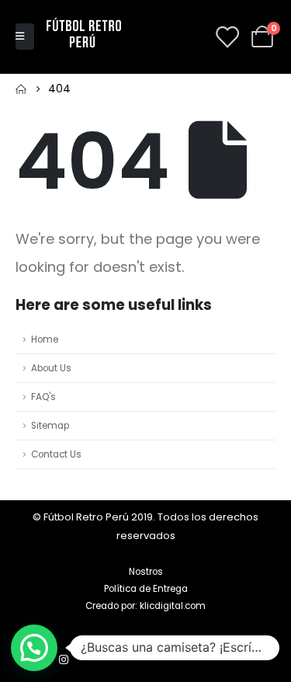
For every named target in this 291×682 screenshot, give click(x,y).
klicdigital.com (173, 606)
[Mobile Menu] (25, 36)
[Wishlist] (226, 36)
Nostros (146, 571)
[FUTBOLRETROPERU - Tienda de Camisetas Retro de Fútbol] (84, 36)
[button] (34, 648)
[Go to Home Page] (21, 88)
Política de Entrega (146, 589)
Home (44, 339)
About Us (51, 368)
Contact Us (56, 454)
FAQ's (43, 397)
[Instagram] (63, 659)
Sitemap (50, 425)
